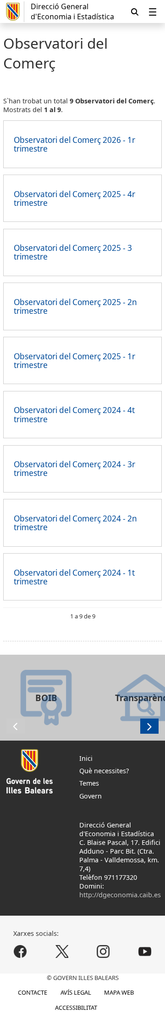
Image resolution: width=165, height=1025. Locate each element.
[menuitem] (152, 11)
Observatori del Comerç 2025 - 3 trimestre (73, 252)
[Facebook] (20, 951)
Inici (86, 758)
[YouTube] (145, 951)
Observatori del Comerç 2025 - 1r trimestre (74, 360)
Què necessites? (104, 770)
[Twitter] (62, 951)
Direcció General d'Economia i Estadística (72, 11)
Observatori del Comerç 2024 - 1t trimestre (74, 577)
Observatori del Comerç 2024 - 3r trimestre (74, 468)
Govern (90, 796)
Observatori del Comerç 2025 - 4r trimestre (74, 198)
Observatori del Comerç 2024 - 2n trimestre (75, 522)
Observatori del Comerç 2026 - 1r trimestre (74, 144)
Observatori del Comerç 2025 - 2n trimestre (75, 306)
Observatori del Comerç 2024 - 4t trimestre (74, 414)
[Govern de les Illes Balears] (13, 11)
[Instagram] (103, 951)
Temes (89, 783)
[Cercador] (135, 11)
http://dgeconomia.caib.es (120, 894)
